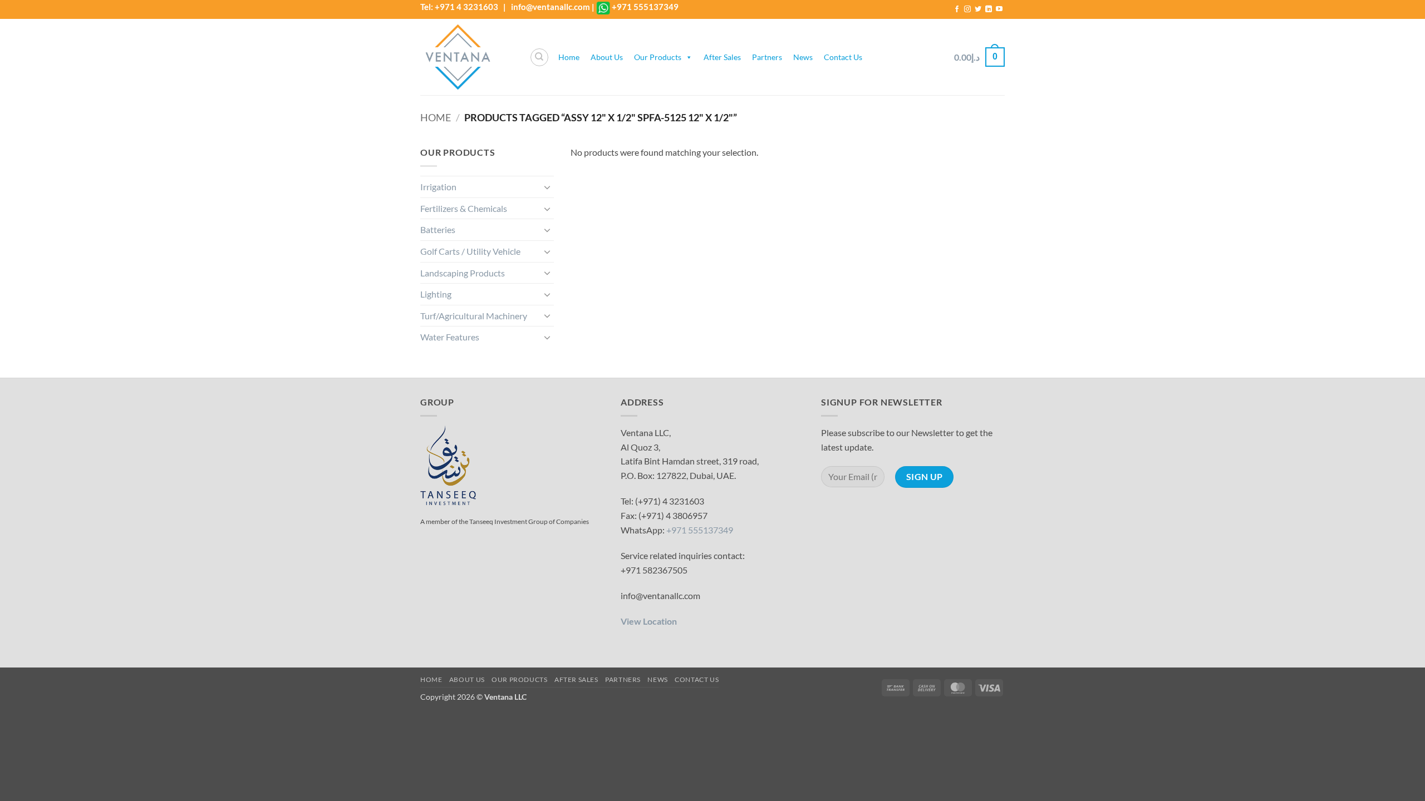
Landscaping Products (462, 273)
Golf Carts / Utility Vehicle (470, 251)
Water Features (449, 337)
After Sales (722, 57)
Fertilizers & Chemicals (463, 208)
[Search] (539, 57)
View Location (649, 621)
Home (568, 57)
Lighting (435, 294)
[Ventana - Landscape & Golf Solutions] (466, 57)
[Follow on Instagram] (967, 9)
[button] (979, 57)
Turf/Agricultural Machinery (473, 315)
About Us (607, 57)
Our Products (657, 57)
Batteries (437, 229)
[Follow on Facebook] (957, 9)
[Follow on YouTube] (999, 9)
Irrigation (438, 186)
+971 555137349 (645, 7)
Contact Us (843, 57)
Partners (767, 57)
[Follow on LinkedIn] (988, 9)
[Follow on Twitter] (978, 9)
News (803, 57)
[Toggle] (547, 187)
